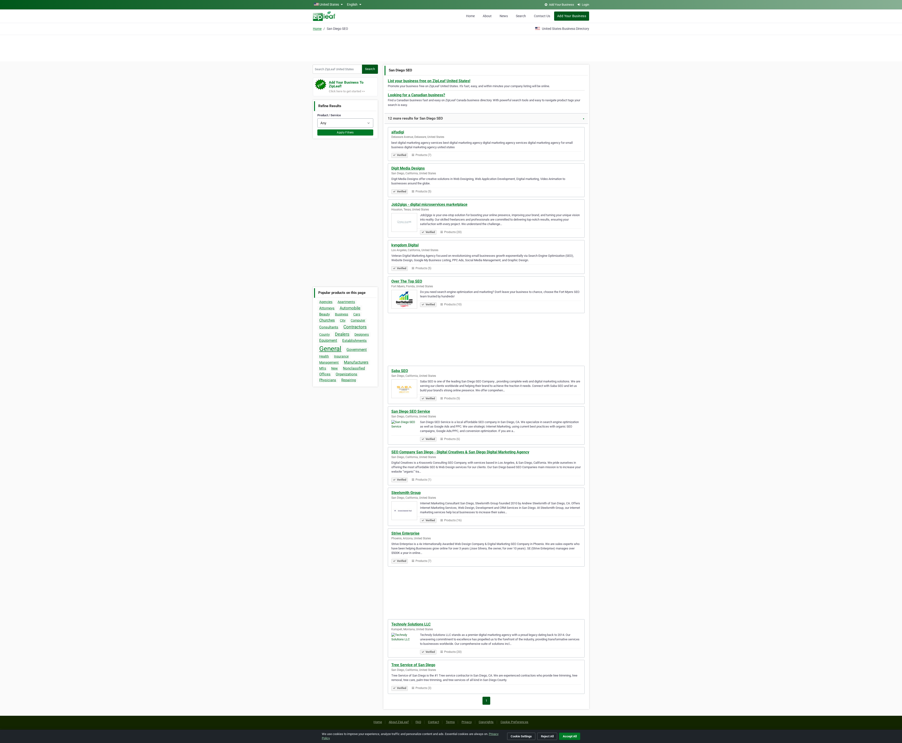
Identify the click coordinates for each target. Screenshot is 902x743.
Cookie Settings (521, 736)
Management (329, 362)
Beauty (324, 314)
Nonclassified (354, 368)
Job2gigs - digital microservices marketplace (429, 204)
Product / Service (329, 115)
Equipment (328, 340)
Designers (361, 334)
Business (341, 314)
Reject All (547, 736)
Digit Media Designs (408, 168)
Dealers (342, 334)
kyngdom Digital (405, 245)
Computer (358, 320)
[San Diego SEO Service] (405, 430)
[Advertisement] (451, 47)
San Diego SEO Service (410, 411)
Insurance (341, 356)
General (330, 349)
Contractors (355, 327)
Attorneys (326, 308)
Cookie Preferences (515, 722)
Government (356, 349)
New (334, 368)
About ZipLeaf (399, 722)
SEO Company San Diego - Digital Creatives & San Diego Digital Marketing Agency (460, 452)
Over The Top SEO (406, 281)
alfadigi (397, 132)
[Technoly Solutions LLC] (405, 643)
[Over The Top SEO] (405, 300)
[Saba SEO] (405, 389)
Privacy (467, 722)
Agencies (325, 302)
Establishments (354, 340)
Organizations (346, 374)
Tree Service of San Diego (413, 665)
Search (521, 16)
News (504, 16)
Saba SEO (399, 371)
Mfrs (322, 368)
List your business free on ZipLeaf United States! (429, 81)
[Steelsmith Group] (405, 511)
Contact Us (542, 16)
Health (324, 356)
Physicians (327, 380)
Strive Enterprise (405, 533)
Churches (327, 320)
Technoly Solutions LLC (411, 624)
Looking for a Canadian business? (416, 95)
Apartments (346, 302)
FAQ (418, 722)
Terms (450, 722)
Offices (324, 374)
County (324, 334)
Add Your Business (571, 16)
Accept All (570, 736)
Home (470, 16)
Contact (433, 722)
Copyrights (486, 722)
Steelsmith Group (406, 492)
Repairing (348, 380)
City (343, 320)
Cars (356, 314)
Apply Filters (345, 132)
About (487, 16)
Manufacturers (356, 362)
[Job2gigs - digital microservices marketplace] (405, 223)
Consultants (328, 327)
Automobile (350, 308)
